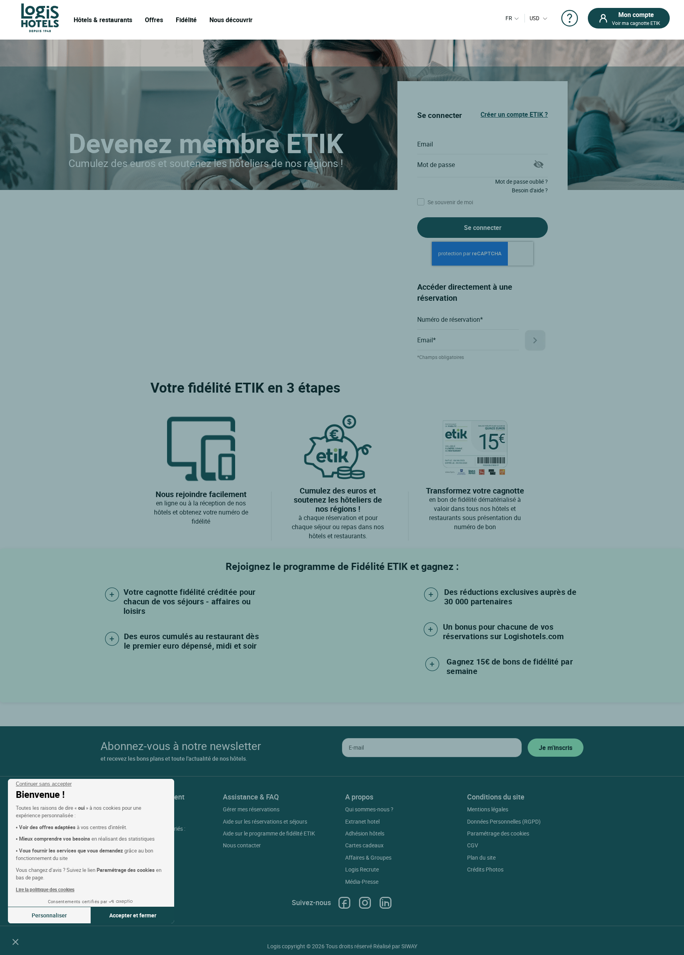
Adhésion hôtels (364, 833)
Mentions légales (487, 809)
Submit (535, 340)
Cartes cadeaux (364, 845)
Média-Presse (361, 881)
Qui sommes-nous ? (369, 809)
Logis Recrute (362, 869)
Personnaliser (49, 915)
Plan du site (481, 857)
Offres (154, 19)
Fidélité (186, 19)
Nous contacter (242, 845)
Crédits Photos (485, 869)
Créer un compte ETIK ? (514, 114)
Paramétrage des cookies (498, 833)
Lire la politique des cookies (45, 889)
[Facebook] (344, 902)
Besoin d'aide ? (530, 190)
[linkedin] (385, 902)
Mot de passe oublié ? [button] (521, 181)
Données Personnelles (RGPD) (504, 821)
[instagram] (365, 902)
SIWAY (409, 946)
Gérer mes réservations (251, 809)
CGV (472, 845)
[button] (15, 941)
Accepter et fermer (132, 915)
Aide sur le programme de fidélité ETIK (269, 833)
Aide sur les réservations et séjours (265, 821)
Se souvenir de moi (449, 202)
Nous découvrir (231, 19)
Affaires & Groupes (368, 857)
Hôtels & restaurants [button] (103, 19)
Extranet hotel (362, 821)
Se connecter (483, 227)
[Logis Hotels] (40, 17)
